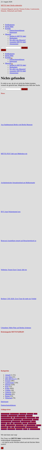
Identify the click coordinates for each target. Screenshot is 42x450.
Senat (9, 427)
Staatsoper (4, 429)
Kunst (8, 423)
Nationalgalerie (10, 425)
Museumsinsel (32, 423)
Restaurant (4, 427)
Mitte (12, 423)
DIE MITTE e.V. (11, 379)
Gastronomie (9, 383)
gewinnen (36, 419)
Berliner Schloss (13, 416)
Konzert (33, 421)
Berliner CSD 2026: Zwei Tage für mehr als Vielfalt (18, 299)
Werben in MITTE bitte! (17, 36)
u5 (28, 429)
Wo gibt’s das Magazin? (17, 40)
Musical (3, 425)
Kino (7, 386)
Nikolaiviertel (20, 425)
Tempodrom (19, 429)
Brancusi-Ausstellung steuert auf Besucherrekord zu (18, 241)
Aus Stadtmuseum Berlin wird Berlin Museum (16, 125)
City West (8, 377)
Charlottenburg (30, 417)
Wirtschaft (8, 398)
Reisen (7, 396)
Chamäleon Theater (20, 417)
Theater (25, 429)
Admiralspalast (5, 414)
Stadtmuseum (11, 429)
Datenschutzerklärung (16, 30)
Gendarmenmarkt (27, 419)
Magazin (8, 34)
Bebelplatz (30, 414)
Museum (24, 423)
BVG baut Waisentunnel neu (10, 212)
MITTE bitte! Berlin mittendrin (11, 5)
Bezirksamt (29, 416)
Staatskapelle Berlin (32, 427)
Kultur (7, 388)
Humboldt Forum (26, 421)
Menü (3, 50)
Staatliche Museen (20, 427)
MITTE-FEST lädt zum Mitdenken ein (14, 154)
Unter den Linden (35, 429)
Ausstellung (22, 414)
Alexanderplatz (14, 414)
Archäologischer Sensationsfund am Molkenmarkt (18, 183)
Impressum (13, 32)
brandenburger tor (6, 417)
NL (25, 425)
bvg (13, 417)
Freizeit (7, 381)
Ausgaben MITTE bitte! (17, 42)
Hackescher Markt (6, 421)
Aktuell (7, 375)
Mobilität (8, 394)
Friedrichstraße (17, 419)
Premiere (38, 425)
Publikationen (10, 25)
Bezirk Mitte (22, 416)
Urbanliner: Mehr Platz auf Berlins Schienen (16, 328)
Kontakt (8, 28)
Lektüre (7, 390)
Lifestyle (8, 392)
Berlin (35, 414)
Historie (8, 384)
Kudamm (3, 423)
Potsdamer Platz (31, 425)
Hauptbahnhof (16, 421)
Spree (12, 427)
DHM (37, 417)
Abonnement (13, 44)
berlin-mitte (4, 416)
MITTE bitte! (18, 423)
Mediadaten (13, 38)
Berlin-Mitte (9, 27)
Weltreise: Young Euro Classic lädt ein (14, 270)
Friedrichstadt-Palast (7, 419)
